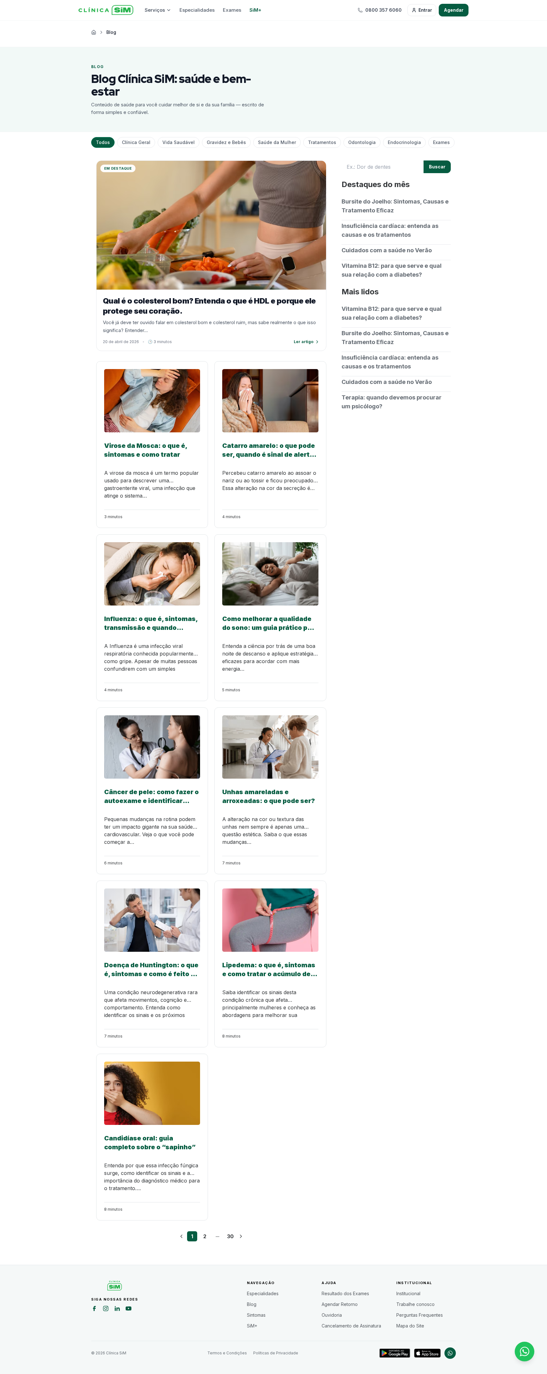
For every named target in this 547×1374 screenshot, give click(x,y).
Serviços (155, 10)
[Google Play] (395, 1353)
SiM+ (255, 10)
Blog (251, 1304)
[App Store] (427, 1353)
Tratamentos (322, 142)
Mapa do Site (410, 1325)
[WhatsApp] (450, 1353)
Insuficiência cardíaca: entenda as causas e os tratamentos (390, 230)
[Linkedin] (117, 1309)
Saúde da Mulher (277, 142)
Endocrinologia (404, 142)
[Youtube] (128, 1309)
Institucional (408, 1293)
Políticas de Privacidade (275, 1353)
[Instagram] (106, 1309)
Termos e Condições (227, 1353)
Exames (232, 10)
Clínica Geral (136, 142)
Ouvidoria (332, 1315)
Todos (103, 142)
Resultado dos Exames (345, 1293)
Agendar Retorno (340, 1304)
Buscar (437, 166)
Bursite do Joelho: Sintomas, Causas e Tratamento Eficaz (395, 206)
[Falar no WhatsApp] (524, 1351)
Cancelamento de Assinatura (351, 1325)
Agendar (453, 10)
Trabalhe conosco (415, 1304)
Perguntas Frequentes (419, 1315)
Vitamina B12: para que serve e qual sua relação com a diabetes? (392, 270)
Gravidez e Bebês (226, 142)
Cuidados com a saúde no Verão (387, 250)
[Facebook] (94, 1309)
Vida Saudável (178, 142)
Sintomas (256, 1315)
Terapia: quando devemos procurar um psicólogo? (392, 402)
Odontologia (362, 142)
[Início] (106, 10)
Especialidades (197, 10)
